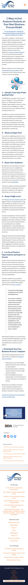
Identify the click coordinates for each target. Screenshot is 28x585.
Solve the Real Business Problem (14, 35)
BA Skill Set (20, 31)
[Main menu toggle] (25, 5)
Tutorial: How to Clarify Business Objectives (13, 447)
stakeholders (14, 182)
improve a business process (16, 52)
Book (14, 575)
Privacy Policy (14, 540)
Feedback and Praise (14, 522)
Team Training (14, 579)
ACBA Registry (14, 533)
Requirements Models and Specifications (14, 33)
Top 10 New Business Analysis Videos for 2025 (14, 453)
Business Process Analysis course (14, 199)
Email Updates (14, 525)
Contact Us (14, 535)
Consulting (14, 577)
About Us (14, 527)
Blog (14, 530)
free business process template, (10, 70)
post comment (17, 284)
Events (14, 571)
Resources (14, 573)
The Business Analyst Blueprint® (14, 581)
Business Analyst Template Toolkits (14, 557)
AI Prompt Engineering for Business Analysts (13, 460)
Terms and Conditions (14, 538)
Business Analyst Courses (14, 560)
